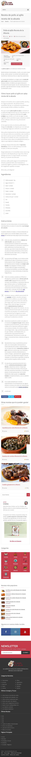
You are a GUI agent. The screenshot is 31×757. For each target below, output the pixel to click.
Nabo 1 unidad (9, 191)
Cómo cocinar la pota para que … (10, 699)
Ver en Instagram (17, 63)
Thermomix (6, 577)
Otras (25, 570)
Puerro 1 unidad (10, 188)
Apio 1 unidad (9, 185)
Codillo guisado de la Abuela (11, 484)
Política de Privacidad (16, 753)
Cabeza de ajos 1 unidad (12, 196)
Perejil (7, 202)
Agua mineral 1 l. (10, 183)
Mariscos (25, 564)
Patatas (25, 557)
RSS (2, 753)
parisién (9, 297)
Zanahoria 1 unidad (11, 194)
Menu (4, 9)
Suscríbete (25, 652)
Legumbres (6, 570)
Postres (6, 557)
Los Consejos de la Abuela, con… (10, 697)
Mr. (3, 716)
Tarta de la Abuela (10, 605)
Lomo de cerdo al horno (8, 727)
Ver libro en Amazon (15, 541)
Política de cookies (14, 754)
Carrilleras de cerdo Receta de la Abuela (14, 428)
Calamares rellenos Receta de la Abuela (16, 594)
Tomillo (7, 205)
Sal (6, 199)
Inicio (2, 21)
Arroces (15, 570)
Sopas (5, 564)
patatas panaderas (23, 387)
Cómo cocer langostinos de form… (10, 703)
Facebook (5, 396)
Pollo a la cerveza (6, 729)
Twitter (11, 396)
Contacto (4, 742)
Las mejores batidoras (7, 709)
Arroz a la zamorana (7, 726)
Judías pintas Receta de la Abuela (14, 617)
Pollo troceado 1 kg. (10, 180)
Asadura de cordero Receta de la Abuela (14, 456)
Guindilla (8, 210)
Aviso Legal (7, 753)
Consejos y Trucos (6, 740)
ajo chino (21, 153)
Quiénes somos (5, 754)
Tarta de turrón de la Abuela (13, 613)
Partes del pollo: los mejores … (10, 701)
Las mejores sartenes (7, 707)
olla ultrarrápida (20, 291)
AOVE (7, 213)
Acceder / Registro (6, 744)
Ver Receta (8, 591)
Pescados (15, 564)
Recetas (7, 21)
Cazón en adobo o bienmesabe (10, 724)
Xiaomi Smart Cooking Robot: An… (10, 705)
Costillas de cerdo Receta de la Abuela (15, 609)
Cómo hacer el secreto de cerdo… (10, 695)
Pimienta (8, 208)
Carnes (6, 36)
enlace (2, 235)
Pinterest (18, 396)
